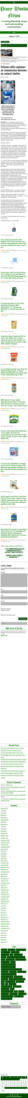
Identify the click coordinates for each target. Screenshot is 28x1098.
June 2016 (4, 935)
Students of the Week (7, 991)
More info (8, 251)
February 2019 (5, 878)
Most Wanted (20, 981)
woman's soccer (18, 996)
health (3, 959)
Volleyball (21, 991)
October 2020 (4, 844)
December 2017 (5, 894)
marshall (13, 962)
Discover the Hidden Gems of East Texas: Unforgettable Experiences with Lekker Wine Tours (13, 755)
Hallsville (3, 957)
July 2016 (3, 933)
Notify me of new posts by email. (8, 615)
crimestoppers (15, 952)
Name (2, 589)
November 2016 (5, 924)
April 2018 (3, 885)
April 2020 (3, 858)
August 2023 (4, 808)
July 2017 (3, 906)
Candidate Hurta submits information (14, 556)
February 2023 (5, 820)
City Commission (21, 949)
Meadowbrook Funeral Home (17, 979)
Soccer (12, 989)
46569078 (8, 314)
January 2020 (4, 865)
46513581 (8, 377)
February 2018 (5, 890)
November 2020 (5, 842)
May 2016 (3, 937)
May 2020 (3, 856)
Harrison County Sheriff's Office (16, 957)
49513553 (8, 408)
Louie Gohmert (5, 962)
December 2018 (5, 883)
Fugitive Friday (18, 954)
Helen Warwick (10, 959)
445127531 (8, 250)
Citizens (6, 546)
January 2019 (4, 881)
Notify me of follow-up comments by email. (6, 609)
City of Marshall (5, 952)
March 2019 (4, 876)
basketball (4, 949)
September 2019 (5, 872)
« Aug (2, 1091)
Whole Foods (4, 994)
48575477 (8, 441)
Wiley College (22, 994)
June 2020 (4, 854)
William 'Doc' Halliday (7, 996)
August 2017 (4, 903)
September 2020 (5, 847)
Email (2, 595)
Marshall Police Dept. (7, 976)
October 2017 (4, 899)
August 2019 (4, 874)
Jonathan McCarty (21, 959)
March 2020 (4, 860)
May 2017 (3, 910)
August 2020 (4, 849)
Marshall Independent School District (11, 969)
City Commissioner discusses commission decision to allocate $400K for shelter (14, 550)
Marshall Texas (18, 976)
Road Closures (5, 989)
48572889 (8, 346)
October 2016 (4, 926)
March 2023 (4, 817)
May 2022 (3, 822)
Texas (15, 991)
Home (2, 41)
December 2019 (5, 867)
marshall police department (8, 974)
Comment (3, 572)
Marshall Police (22, 971)
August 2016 (4, 930)
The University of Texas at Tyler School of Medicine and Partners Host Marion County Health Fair (12, 766)
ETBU (11, 954)
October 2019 (4, 869)
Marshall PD (12, 971)
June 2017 (4, 908)
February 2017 (5, 917)
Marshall (7, 41)
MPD (2, 984)
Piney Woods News (6, 986)
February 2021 (5, 835)
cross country (5, 954)
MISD (2, 981)
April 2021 (3, 831)
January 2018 (4, 892)
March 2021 (4, 833)
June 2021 (4, 829)
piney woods (12, 984)
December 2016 (5, 921)
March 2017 (4, 915)
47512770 (8, 540)
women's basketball (6, 998)
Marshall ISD (4, 971)
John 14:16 (4, 635)
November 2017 (5, 897)
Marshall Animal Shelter (15, 546)
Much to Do (9, 785)
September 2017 (5, 901)
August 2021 (4, 824)
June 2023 (4, 813)
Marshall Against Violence (8, 964)
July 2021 (3, 826)
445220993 (8, 281)
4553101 (8, 507)
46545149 (8, 474)
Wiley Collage (13, 994)
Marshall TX (4, 979)
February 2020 (5, 863)
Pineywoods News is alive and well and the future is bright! (13, 792)
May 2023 (3, 815)
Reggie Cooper (17, 986)
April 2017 (3, 912)
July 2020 (3, 851)
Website (2, 601)
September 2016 (5, 928)
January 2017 (4, 919)
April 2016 (3, 940)
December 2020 (5, 840)
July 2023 (3, 810)
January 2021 (4, 838)
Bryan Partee (11, 949)
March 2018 (4, 887)
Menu (14, 2)
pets (6, 984)
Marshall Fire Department (8, 967)
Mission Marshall (10, 981)
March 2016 (4, 942)
